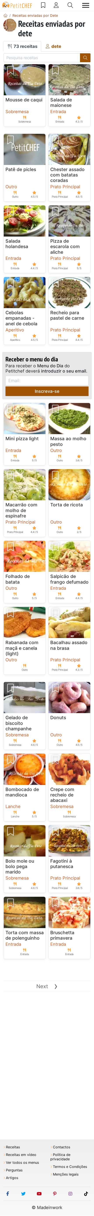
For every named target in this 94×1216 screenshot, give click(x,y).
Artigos (12, 1178)
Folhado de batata (17, 579)
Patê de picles (20, 169)
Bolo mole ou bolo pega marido (19, 866)
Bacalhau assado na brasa (68, 645)
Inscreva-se (47, 391)
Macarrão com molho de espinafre (21, 510)
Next (47, 986)
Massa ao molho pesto (68, 441)
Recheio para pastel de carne (67, 315)
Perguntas (14, 1170)
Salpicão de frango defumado (69, 579)
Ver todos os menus (22, 1163)
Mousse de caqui (23, 99)
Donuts (58, 717)
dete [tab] (55, 46)
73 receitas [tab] (24, 46)
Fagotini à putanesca (61, 863)
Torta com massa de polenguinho (24, 935)
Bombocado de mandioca (22, 792)
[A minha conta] (56, 5)
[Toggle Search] (70, 5)
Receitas (13, 1147)
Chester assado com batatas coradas (67, 175)
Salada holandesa (16, 243)
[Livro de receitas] (43, 5)
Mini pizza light (22, 438)
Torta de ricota (66, 504)
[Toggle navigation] (86, 5)
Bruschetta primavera (62, 935)
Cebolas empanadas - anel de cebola (21, 318)
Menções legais (65, 1174)
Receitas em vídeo (21, 1155)
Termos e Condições (70, 1167)
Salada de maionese (61, 102)
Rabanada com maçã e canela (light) (21, 648)
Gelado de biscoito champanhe (18, 723)
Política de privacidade (60, 1157)
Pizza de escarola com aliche (65, 246)
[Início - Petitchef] (5, 15)
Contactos (61, 1147)
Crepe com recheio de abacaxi (62, 795)
